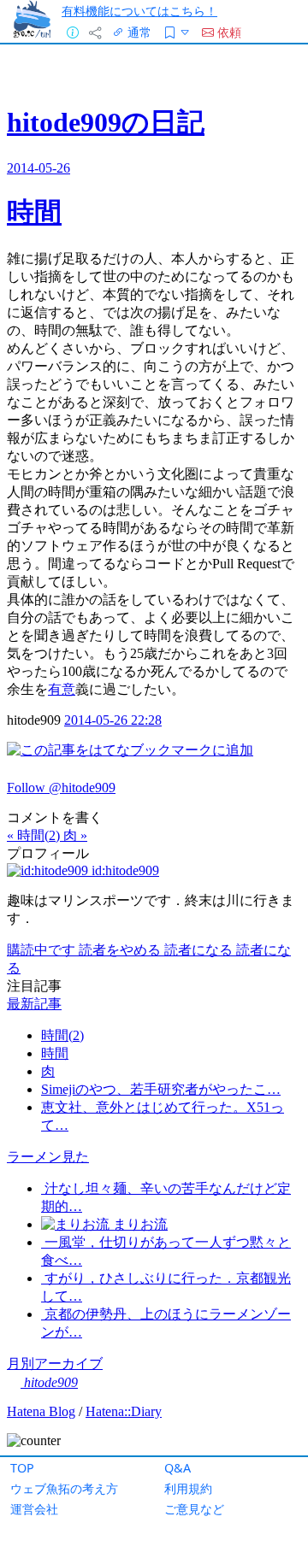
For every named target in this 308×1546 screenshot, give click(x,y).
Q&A (177, 1468)
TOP (22, 1468)
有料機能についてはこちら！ (139, 11)
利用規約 (188, 1488)
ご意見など (194, 1509)
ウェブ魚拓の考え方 (64, 1488)
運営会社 (34, 1509)
